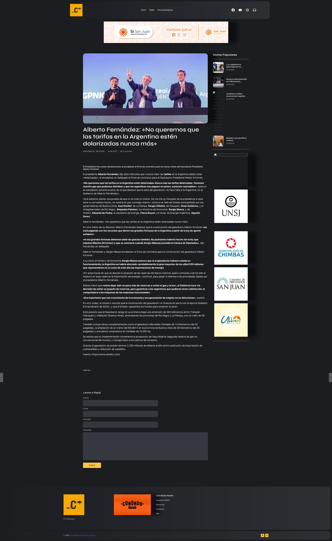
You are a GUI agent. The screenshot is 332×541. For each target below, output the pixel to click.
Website (87, 419)
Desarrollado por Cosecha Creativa (83, 535)
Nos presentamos (165, 10)
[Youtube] (240, 10)
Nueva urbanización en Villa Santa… (236, 80)
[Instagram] (247, 10)
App (157, 513)
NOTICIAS (100, 151)
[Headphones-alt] (254, 10)
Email (85, 409)
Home (143, 10)
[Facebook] (233, 10)
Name (86, 398)
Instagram (160, 509)
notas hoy (86, 370)
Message (87, 430)
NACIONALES (89, 151)
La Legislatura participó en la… (234, 65)
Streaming (160, 505)
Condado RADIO (163, 500)
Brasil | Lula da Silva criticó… (236, 139)
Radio (151, 10)
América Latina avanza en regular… (236, 95)
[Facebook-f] (262, 535)
